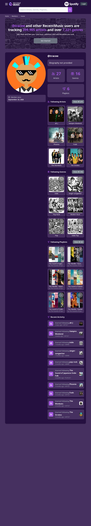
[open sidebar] (6, 4)
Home (7, 16)
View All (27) (78, 102)
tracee (23, 16)
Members (15, 16)
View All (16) (78, 172)
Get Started (45, 41)
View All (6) (78, 242)
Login (84, 4)
